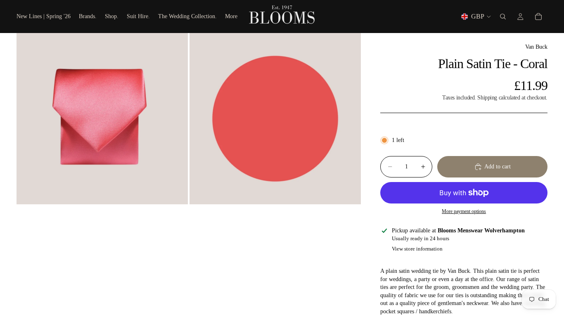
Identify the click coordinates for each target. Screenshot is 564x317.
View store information (417, 249)
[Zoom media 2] (275, 118)
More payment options (464, 211)
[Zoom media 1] (102, 118)
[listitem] (231, 16)
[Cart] (538, 16)
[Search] (503, 16)
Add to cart (497, 166)
